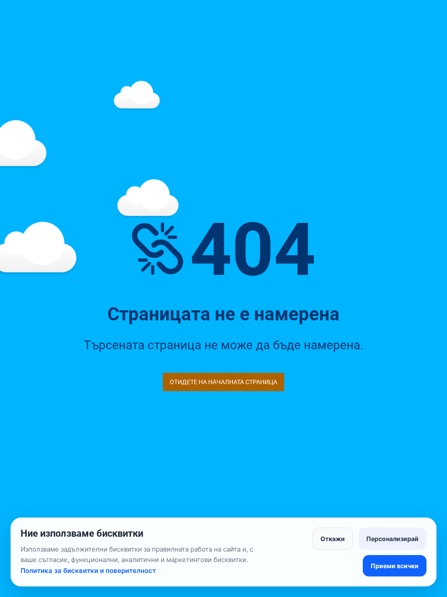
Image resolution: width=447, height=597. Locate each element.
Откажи (332, 538)
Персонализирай (392, 538)
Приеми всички (395, 565)
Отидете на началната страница (223, 381)
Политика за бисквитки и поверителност (88, 570)
